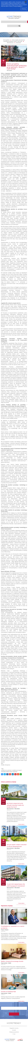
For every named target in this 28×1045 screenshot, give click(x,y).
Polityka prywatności (14, 1032)
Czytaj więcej (21, 824)
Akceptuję (24, 8)
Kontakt (14, 1030)
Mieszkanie (18, 42)
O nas (14, 1034)
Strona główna (6, 40)
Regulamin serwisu (14, 1028)
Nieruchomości (10, 42)
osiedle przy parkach (6, 770)
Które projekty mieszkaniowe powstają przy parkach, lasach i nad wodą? (14, 40)
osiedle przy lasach (17, 770)
